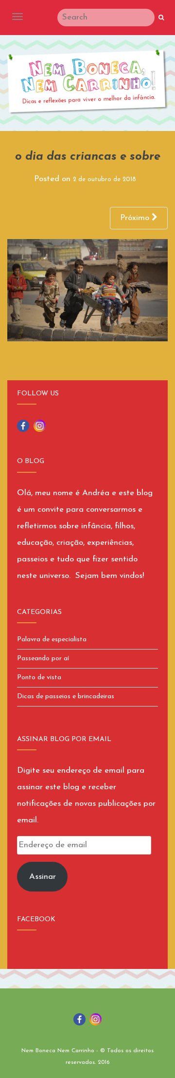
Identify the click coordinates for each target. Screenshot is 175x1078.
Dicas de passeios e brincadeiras (65, 696)
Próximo (136, 218)
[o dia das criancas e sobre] (87, 289)
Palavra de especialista (52, 639)
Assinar (42, 877)
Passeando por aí (43, 658)
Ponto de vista (39, 677)
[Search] (161, 18)
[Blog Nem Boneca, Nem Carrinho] (87, 82)
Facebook (36, 919)
